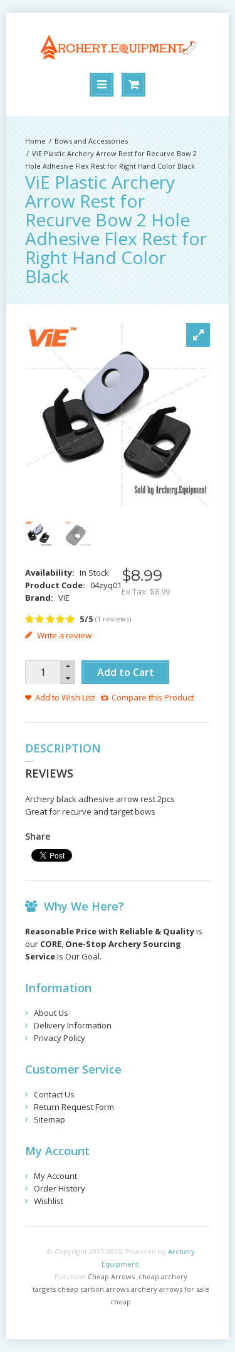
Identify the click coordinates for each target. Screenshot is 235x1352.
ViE (64, 597)
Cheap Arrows (111, 1276)
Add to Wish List (65, 697)
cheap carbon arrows (93, 1289)
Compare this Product (153, 697)
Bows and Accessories (91, 140)
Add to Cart (125, 672)
